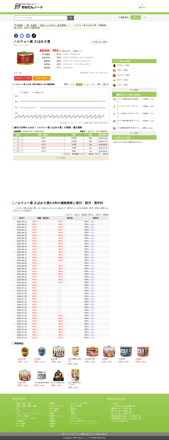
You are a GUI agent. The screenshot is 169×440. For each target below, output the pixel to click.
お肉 (18, 411)
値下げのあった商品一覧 (121, 411)
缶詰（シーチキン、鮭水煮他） (54, 25)
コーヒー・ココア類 (79, 403)
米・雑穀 (53, 411)
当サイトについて (69, 434)
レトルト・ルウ (56, 406)
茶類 (52, 426)
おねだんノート (83, 438)
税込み (145, 17)
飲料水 (73, 408)
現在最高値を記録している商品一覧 (126, 418)
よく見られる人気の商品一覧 (123, 406)
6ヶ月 (86, 84)
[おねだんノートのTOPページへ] (28, 9)
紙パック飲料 (76, 406)
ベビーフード (76, 418)
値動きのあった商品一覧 (121, 408)
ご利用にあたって (86, 434)
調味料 (52, 421)
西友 (20, 73)
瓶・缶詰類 (32, 25)
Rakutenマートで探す (23, 78)
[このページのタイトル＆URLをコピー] (34, 36)
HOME (20, 25)
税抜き (135, 17)
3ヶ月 (79, 84)
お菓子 (73, 413)
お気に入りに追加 (100, 42)
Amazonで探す (41, 78)
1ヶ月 (72, 84)
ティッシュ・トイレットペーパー (84, 423)
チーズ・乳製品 (22, 416)
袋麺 (52, 403)
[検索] (70, 18)
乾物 (52, 418)
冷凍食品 (20, 421)
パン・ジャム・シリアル (26, 418)
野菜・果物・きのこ (24, 403)
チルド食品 (21, 423)
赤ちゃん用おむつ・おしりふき (83, 421)
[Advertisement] (61, 179)
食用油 (52, 423)
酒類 (72, 411)
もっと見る (61, 158)
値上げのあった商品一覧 (121, 413)
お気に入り (142, 7)
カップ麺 (20, 426)
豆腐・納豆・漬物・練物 (26, 406)
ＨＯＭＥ (115, 403)
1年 (93, 84)
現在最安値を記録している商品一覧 (126, 416)
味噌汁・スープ (56, 416)
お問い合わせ (101, 434)
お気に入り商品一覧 (119, 421)
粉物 (52, 413)
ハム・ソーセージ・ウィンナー (29, 413)
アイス (73, 416)
